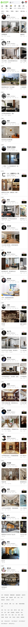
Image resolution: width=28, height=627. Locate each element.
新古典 (6, 617)
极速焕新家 (18, 595)
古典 (10, 617)
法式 (2, 612)
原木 (5, 612)
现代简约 (17, 612)
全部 (2, 595)
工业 (16, 614)
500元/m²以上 (12, 623)
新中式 (15, 610)
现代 (22, 610)
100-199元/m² (14, 621)
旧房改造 (8, 599)
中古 (5, 610)
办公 (13, 603)
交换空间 (23, 595)
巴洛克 (14, 617)
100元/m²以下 (7, 621)
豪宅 (15, 597)
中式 (9, 614)
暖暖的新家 (12, 595)
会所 (2, 606)
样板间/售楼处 (21, 603)
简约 (6, 614)
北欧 (19, 610)
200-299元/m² (22, 621)
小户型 (12, 599)
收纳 (18, 597)
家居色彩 (3, 597)
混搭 (12, 614)
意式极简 (12, 612)
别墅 (7, 597)
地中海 (18, 617)
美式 (12, 610)
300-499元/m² (4, 623)
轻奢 (8, 612)
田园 (22, 614)
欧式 (19, 614)
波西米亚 (22, 617)
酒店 (17, 603)
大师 (21, 597)
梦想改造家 (6, 595)
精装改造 (3, 599)
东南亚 (2, 617)
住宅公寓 (6, 603)
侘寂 (21, 612)
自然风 (2, 614)
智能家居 (11, 597)
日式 (8, 610)
